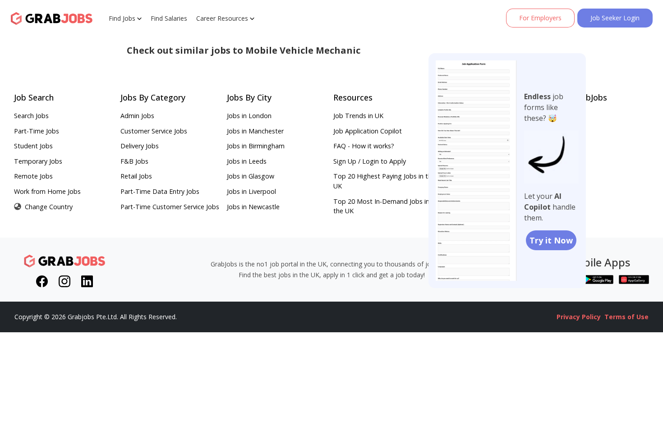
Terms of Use (626, 316)
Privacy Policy (579, 316)
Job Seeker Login (615, 18)
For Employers (540, 18)
